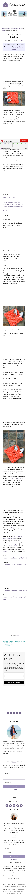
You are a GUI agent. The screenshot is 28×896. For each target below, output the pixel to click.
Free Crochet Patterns (16, 28)
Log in (19, 893)
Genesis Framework (17, 891)
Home (3, 28)
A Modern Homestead (17, 887)
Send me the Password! (14, 682)
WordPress (11, 893)
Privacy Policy (14, 789)
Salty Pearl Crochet (14, 7)
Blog (7, 28)
